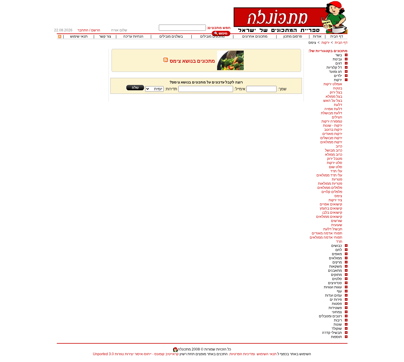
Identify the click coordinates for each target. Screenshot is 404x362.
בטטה (337, 88)
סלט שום (335, 167)
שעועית (336, 225)
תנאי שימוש (79, 36)
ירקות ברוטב (333, 130)
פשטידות (335, 308)
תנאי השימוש (267, 354)
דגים (338, 63)
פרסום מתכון (292, 36)
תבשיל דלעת (332, 229)
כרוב (339, 146)
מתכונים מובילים (212, 36)
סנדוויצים (335, 283)
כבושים (336, 246)
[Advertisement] (82, 137)
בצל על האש (332, 101)
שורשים (336, 221)
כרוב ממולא (333, 154)
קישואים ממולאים (329, 217)
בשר (338, 55)
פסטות (337, 304)
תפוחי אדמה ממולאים (326, 237)
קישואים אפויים (331, 204)
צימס (338, 196)
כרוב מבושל (333, 150)
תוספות (336, 337)
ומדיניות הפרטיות (242, 354)
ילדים (338, 76)
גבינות (337, 59)
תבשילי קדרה (332, 333)
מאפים (337, 254)
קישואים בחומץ (331, 208)
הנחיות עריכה (133, 36)
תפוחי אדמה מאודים (327, 233)
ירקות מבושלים (331, 138)
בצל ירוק (336, 92)
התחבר (82, 30)
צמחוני (337, 312)
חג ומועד (335, 72)
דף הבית (336, 36)
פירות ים (336, 299)
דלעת (338, 105)
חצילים (337, 117)
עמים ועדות (333, 295)
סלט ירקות (334, 163)
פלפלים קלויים (331, 192)
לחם (338, 250)
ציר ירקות (335, 200)
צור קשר (105, 36)
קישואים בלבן (332, 212)
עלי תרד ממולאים (329, 175)
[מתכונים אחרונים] (59, 37)
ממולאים (335, 258)
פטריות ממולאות (330, 183)
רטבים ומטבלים (330, 316)
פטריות (337, 179)
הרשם (95, 30)
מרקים (337, 262)
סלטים (337, 279)
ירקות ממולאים (331, 142)
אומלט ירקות (333, 84)
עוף (339, 291)
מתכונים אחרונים (254, 36)
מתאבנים (335, 270)
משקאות (335, 266)
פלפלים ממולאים (329, 188)
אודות (317, 36)
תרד (339, 241)
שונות (338, 324)
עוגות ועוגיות (333, 287)
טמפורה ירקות (331, 121)
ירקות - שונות (332, 125)
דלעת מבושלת (331, 113)
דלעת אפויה (333, 109)
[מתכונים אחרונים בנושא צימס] (166, 61)
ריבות (338, 320)
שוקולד (337, 328)
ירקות (325, 43)
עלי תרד (336, 171)
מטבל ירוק (334, 159)
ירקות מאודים (332, 134)
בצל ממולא (334, 96)
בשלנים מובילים (171, 36)
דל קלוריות (334, 67)
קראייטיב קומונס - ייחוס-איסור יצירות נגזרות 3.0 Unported (136, 354)
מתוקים (336, 275)
